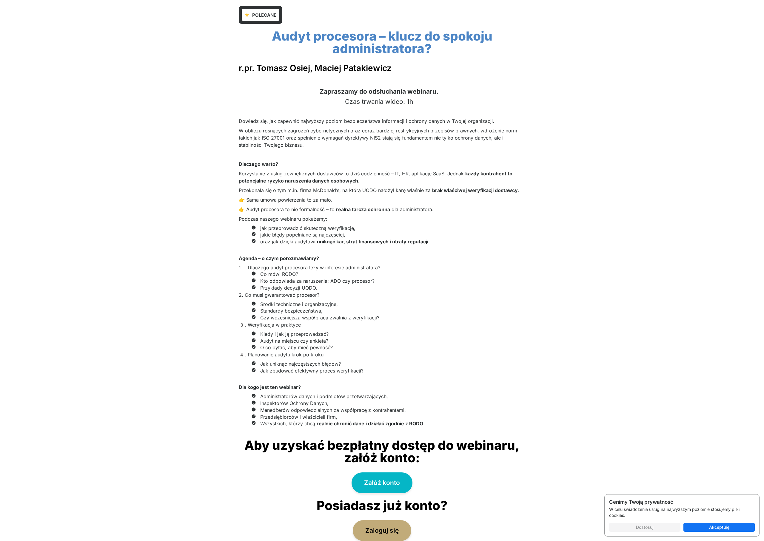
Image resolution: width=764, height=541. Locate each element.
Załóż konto (382, 482)
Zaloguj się (382, 530)
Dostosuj (645, 527)
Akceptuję (719, 527)
